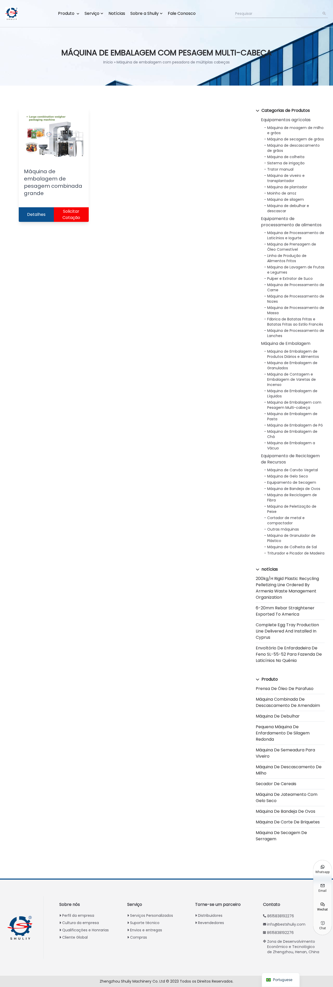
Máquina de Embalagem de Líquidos (292, 393)
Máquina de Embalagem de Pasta (292, 416)
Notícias (116, 13)
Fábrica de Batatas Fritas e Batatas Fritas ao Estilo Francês (295, 322)
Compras (138, 937)
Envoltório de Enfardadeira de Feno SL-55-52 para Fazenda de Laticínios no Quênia (289, 654)
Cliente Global (75, 937)
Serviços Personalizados (151, 915)
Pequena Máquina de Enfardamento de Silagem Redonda (283, 733)
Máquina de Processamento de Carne (295, 287)
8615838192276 (280, 916)
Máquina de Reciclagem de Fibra (292, 497)
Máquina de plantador (287, 187)
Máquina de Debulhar (278, 716)
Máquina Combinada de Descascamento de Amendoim (288, 702)
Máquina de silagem (285, 199)
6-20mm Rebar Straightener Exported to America (285, 611)
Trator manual (280, 169)
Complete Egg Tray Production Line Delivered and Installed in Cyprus (287, 631)
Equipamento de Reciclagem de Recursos (290, 459)
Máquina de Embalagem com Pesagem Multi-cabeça (294, 405)
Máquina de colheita (285, 156)
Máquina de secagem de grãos (295, 139)
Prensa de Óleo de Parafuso (284, 689)
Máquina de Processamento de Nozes (295, 299)
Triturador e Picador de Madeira (295, 553)
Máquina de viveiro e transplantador (286, 178)
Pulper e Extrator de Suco (290, 278)
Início (108, 62)
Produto (66, 13)
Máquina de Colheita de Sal (292, 547)
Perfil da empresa (78, 915)
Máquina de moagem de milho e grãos (295, 130)
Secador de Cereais (276, 784)
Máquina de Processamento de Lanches (295, 333)
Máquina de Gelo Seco (287, 476)
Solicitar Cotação (71, 214)
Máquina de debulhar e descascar (288, 208)
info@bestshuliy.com (286, 924)
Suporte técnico (144, 922)
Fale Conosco (182, 13)
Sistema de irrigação (286, 163)
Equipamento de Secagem (291, 482)
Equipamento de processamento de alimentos (291, 222)
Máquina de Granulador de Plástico (291, 538)
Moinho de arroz (281, 193)
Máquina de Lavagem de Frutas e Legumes (295, 270)
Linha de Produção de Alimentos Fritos (286, 258)
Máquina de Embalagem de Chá (292, 434)
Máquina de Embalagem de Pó (295, 425)
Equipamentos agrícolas (286, 120)
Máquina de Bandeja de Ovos (293, 488)
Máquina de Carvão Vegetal (292, 470)
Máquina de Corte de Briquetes (288, 822)
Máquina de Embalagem (285, 343)
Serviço (92, 13)
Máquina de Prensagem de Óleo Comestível (291, 247)
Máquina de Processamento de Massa (295, 310)
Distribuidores (210, 915)
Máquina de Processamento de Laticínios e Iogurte (295, 235)
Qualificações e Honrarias (85, 930)
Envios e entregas (146, 930)
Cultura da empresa (80, 922)
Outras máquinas (283, 529)
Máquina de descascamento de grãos (293, 148)
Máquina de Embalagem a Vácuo (291, 445)
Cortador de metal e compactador (286, 520)
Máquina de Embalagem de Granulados (292, 365)
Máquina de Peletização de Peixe (291, 509)
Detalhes (36, 214)
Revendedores (211, 922)
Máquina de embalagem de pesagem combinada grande (53, 182)
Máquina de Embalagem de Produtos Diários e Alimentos (293, 354)
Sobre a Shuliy (144, 13)
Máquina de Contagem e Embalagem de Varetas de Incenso (291, 379)
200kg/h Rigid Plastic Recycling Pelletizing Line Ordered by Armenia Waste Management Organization (287, 588)
